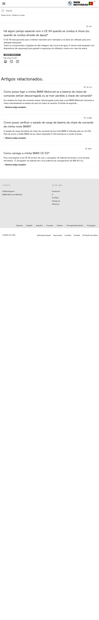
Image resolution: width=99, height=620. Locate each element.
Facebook (56, 191)
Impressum (57, 235)
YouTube (55, 197)
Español (39, 225)
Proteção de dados (90, 235)
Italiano (60, 225)
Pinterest (55, 204)
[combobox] (52, 11)
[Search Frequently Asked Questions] (3, 11)
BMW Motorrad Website (12, 194)
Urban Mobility (12, 55)
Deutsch (19, 225)
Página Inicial (5, 15)
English (29, 225)
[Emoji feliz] (5, 61)
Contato (77, 235)
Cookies (68, 235)
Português (91, 225)
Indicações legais (44, 235)
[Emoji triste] (17, 61)
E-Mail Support (8, 191)
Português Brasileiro (75, 225)
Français (49, 225)
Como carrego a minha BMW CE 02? (26, 153)
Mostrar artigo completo (15, 107)
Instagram (56, 201)
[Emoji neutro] (11, 61)
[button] (91, 3)
